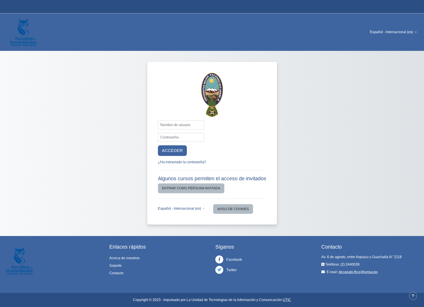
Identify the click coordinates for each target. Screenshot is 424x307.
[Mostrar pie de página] (413, 296)
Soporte (115, 265)
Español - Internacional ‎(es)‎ (392, 32)
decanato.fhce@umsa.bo (358, 272)
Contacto (116, 273)
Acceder (172, 150)
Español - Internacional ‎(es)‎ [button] (180, 208)
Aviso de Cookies (233, 209)
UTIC (287, 300)
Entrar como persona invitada (191, 188)
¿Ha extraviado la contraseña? (182, 162)
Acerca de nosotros (124, 258)
